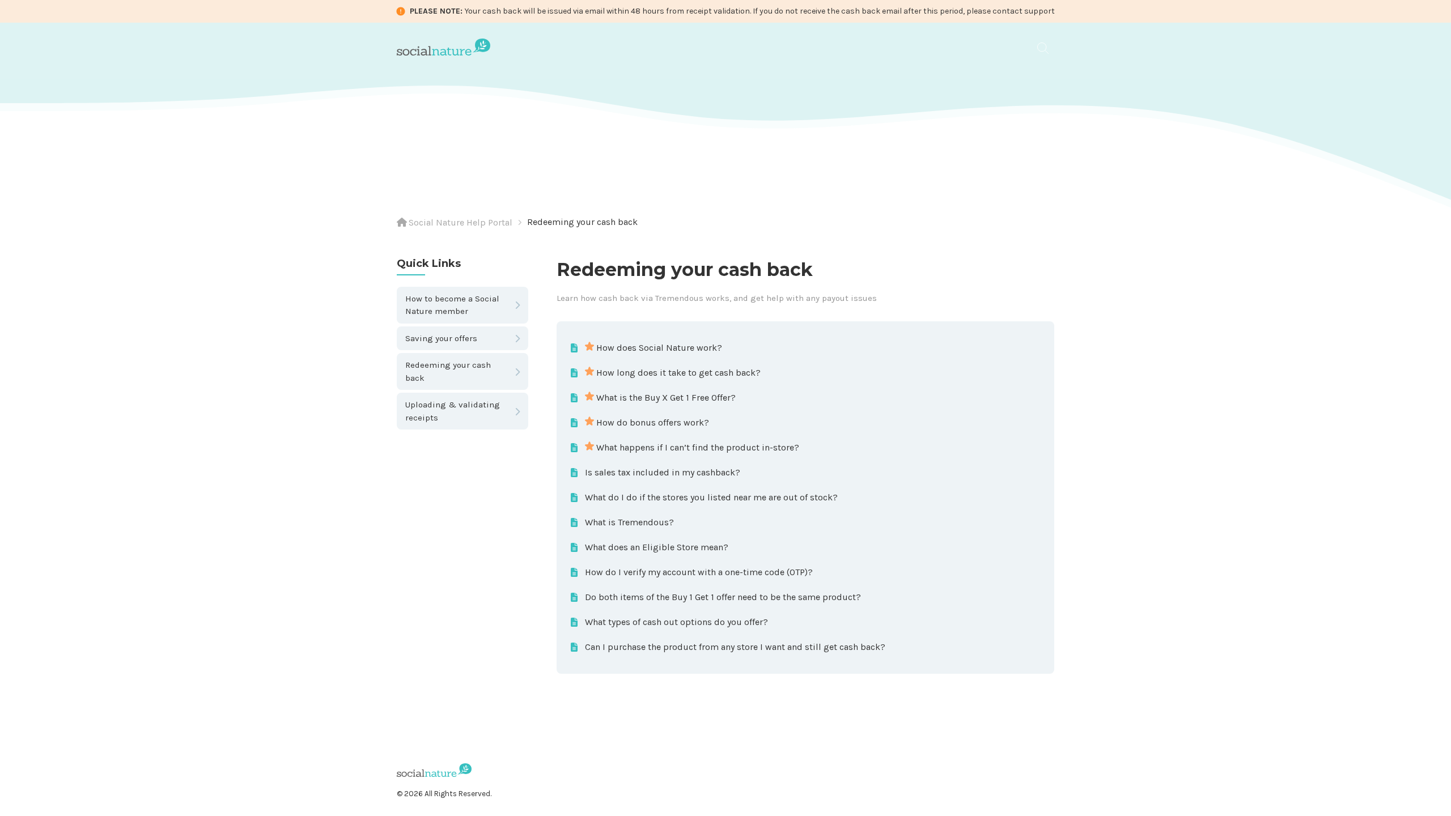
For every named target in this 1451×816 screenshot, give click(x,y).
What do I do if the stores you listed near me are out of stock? (711, 497)
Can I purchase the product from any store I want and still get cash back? (735, 646)
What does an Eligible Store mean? (656, 547)
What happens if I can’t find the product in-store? (697, 447)
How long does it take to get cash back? (678, 372)
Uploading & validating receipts (452, 411)
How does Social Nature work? (659, 347)
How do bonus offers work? (652, 422)
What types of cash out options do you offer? (676, 622)
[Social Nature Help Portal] (443, 46)
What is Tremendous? (629, 522)
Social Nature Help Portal (460, 222)
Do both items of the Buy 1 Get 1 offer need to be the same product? (723, 597)
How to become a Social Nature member (452, 305)
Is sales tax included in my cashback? (662, 472)
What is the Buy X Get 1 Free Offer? (666, 397)
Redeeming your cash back (582, 221)
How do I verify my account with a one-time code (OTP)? (699, 572)
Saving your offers (441, 338)
